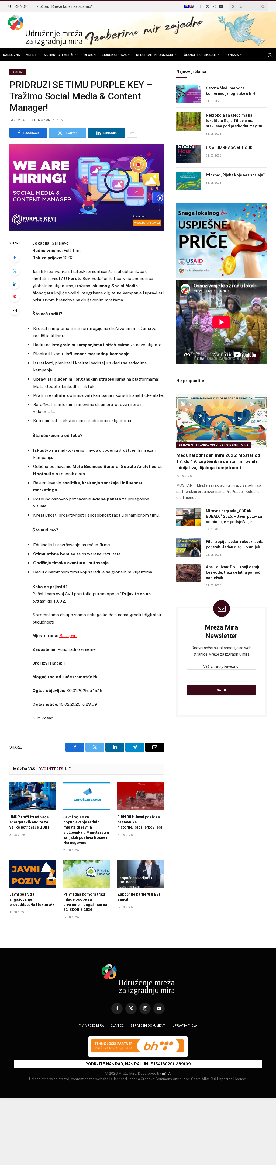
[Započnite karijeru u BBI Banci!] (140, 874)
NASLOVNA (11, 55)
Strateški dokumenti (148, 1025)
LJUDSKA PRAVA (114, 55)
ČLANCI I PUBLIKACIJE (200, 55)
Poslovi (18, 72)
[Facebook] (14, 257)
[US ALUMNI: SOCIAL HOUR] (188, 154)
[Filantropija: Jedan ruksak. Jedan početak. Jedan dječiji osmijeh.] (188, 547)
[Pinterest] (14, 297)
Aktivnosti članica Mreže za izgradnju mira (213, 445)
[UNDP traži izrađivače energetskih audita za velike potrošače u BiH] (32, 796)
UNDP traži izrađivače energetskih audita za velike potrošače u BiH (29, 822)
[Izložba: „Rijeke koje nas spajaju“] (188, 181)
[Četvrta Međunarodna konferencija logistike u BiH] (188, 94)
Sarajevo (68, 635)
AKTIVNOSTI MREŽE (59, 55)
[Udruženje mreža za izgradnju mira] (45, 30)
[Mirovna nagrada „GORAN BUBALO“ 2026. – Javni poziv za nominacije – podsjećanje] (188, 517)
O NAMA (232, 55)
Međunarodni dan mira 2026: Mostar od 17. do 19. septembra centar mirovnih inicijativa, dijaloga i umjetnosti (218, 461)
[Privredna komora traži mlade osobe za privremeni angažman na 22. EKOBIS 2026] (86, 874)
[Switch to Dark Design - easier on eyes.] (269, 55)
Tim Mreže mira (91, 1025)
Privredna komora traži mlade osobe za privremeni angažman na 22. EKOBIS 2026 (85, 902)
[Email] (14, 310)
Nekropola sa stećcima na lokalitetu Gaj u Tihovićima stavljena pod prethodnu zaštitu (234, 120)
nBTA (166, 1074)
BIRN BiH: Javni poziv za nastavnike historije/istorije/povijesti (140, 822)
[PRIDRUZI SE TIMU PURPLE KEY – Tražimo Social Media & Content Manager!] (86, 187)
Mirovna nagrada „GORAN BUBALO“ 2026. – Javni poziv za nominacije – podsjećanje (234, 516)
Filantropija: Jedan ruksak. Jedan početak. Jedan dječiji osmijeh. (235, 544)
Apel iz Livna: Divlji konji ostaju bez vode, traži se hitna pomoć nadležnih (233, 572)
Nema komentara (48, 120)
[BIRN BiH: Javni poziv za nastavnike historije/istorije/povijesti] (140, 796)
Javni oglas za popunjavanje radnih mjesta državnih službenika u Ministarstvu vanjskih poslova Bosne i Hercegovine (86, 830)
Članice (117, 1025)
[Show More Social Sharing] (132, 133)
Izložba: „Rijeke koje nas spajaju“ (64, 6)
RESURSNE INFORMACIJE (155, 55)
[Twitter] (14, 271)
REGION (90, 55)
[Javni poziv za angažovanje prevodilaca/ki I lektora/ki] (32, 874)
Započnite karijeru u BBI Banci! (138, 897)
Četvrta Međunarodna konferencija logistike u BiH (230, 91)
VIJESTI (31, 55)
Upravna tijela (184, 1025)
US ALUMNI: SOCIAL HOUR (229, 148)
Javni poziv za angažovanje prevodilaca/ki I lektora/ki (32, 899)
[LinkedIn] (14, 284)
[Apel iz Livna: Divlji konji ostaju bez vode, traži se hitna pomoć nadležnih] (188, 573)
